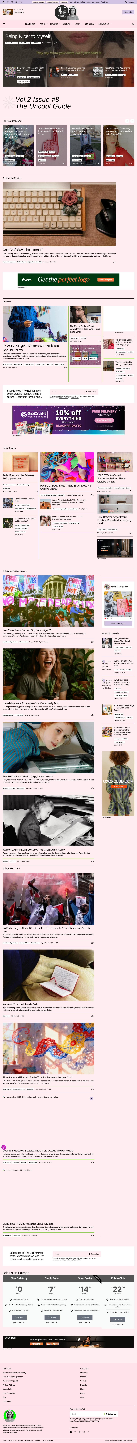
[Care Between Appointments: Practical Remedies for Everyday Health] (115, 504)
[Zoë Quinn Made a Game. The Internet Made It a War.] (107, 643)
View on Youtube (19, 12)
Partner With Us (9, 1385)
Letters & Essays (24, 43)
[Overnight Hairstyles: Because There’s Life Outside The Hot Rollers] (48, 1121)
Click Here (19, 1317)
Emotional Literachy (52, 2)
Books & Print (110, 156)
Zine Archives (110, 160)
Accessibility (7, 1389)
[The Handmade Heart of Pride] (8, 503)
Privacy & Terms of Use (9, 1440)
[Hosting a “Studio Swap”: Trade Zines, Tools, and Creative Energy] (67, 467)
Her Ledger (121, 75)
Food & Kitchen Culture (121, 692)
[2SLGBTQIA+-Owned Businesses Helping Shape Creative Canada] (115, 462)
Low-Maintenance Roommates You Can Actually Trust (31, 703)
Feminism (56, 156)
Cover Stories (73, 509)
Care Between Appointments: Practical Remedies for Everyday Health (114, 520)
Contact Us (7, 1401)
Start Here (6, 1016)
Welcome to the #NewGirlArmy (14, 1372)
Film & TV (50, 364)
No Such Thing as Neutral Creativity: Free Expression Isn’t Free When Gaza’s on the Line (47, 930)
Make (82, 1389)
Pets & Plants (19, 715)
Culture (64, 75)
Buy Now (37, 1440)
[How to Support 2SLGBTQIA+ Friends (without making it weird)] (45, 521)
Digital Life (31, 262)
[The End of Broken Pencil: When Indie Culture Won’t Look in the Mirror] (85, 314)
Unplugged (64, 2)
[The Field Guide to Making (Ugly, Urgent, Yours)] (48, 747)
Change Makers (10, 156)
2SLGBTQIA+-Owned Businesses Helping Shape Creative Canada (111, 478)
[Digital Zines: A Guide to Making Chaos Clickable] (48, 1195)
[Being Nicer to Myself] (68, 59)
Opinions (83, 338)
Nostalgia (38, 262)
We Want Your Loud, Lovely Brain (20, 1004)
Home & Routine (8, 715)
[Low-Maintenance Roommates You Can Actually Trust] (48, 674)
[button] (129, 2)
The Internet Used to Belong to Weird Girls (124, 363)
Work (82, 1397)
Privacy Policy (63, 398)
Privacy (20, 1440)
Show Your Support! (10, 1381)
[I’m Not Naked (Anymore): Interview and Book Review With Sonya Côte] (118, 145)
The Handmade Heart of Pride (24, 500)
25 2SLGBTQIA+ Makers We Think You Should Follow (31, 348)
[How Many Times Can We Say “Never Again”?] (48, 601)
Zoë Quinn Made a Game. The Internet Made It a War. (122, 641)
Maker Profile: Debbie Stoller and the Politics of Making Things (124, 342)
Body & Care (21, 77)
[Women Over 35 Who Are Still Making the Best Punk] (107, 665)
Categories (84, 1369)
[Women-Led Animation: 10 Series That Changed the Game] (48, 820)
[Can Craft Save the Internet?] (59, 214)
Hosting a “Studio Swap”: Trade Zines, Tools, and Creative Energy (65, 487)
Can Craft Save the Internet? (23, 250)
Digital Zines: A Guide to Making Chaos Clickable (28, 1223)
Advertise (50, 1440)
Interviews (20, 156)
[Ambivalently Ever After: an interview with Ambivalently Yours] (51, 145)
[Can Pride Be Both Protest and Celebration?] (8, 523)
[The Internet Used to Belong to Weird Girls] (108, 366)
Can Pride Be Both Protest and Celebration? (25, 520)
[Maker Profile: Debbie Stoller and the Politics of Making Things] (108, 344)
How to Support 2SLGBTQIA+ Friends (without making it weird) (67, 518)
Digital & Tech (21, 262)
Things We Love (119, 742)
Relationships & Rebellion (48, 495)
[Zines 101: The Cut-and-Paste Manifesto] (85, 355)
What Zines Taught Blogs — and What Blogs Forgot (124, 707)
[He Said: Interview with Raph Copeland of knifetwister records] (85, 145)
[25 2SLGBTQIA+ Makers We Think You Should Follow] (35, 324)
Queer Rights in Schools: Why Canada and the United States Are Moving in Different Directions (69, 502)
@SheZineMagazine (119, 587)
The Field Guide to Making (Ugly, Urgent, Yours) (28, 776)
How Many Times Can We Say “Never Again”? (27, 630)
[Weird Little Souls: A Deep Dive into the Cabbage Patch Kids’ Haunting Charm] (107, 732)
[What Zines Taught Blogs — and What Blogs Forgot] (107, 709)
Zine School (92, 358)
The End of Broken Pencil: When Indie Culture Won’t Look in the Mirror (85, 329)
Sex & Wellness (36, 43)
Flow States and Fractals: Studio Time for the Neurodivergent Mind (37, 1077)
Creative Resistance (39, 2)
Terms (44, 1440)
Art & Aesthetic (43, 152)
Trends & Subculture (121, 695)
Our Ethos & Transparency (13, 1377)
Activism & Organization (123, 368)
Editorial (52, 152)
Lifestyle (117, 739)
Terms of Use (75, 398)
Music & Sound (72, 75)
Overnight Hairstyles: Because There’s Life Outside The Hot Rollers (38, 1150)
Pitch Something (9, 1393)
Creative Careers (111, 75)
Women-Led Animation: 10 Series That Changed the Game (34, 849)
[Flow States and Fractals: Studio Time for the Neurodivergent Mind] (48, 1048)
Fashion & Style (40, 364)
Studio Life (61, 495)
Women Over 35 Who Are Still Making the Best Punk (123, 663)
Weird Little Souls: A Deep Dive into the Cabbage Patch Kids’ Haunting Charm (122, 731)
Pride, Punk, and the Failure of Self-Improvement (84, 2)
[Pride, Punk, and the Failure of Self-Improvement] (20, 462)
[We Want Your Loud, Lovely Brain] (48, 975)
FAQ (4, 1397)
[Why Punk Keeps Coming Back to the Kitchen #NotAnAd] (107, 684)
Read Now (104, 2)
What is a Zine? (18, 10)
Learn (82, 1393)
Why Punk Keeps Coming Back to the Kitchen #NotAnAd (122, 682)
